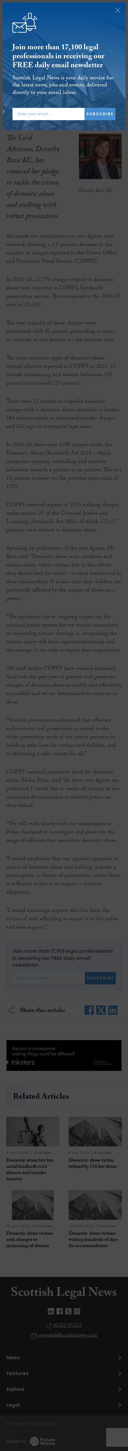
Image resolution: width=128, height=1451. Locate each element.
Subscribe (100, 114)
